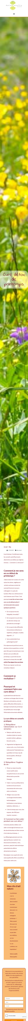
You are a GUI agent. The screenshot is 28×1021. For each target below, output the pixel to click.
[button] (14, 13)
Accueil (6, 547)
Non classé (19, 550)
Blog (10, 547)
